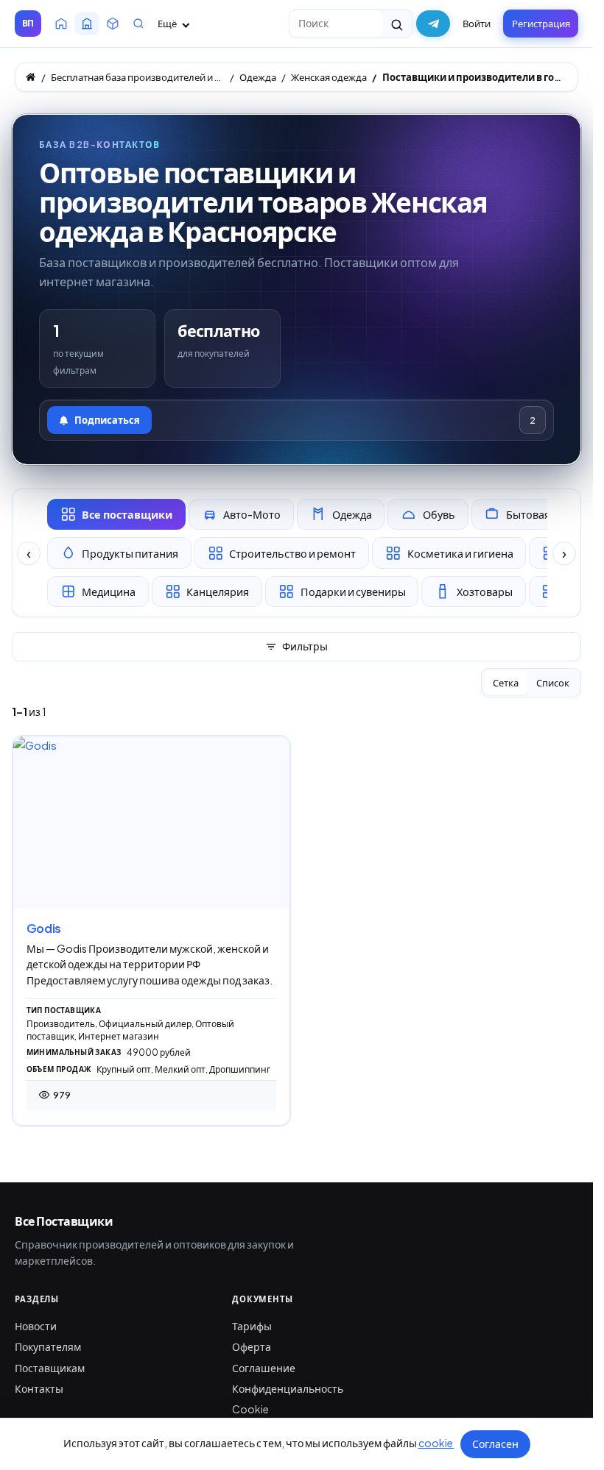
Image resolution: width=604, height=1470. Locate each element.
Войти (477, 23)
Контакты (39, 1388)
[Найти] (397, 24)
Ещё (168, 23)
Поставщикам (50, 1367)
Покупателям (48, 1346)
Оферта (251, 1346)
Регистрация (541, 23)
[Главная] (30, 77)
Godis (44, 928)
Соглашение (263, 1367)
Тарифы (252, 1325)
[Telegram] (433, 23)
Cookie (250, 1409)
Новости (36, 1325)
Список (552, 683)
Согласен (495, 1443)
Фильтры (305, 646)
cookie (436, 1442)
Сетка (506, 683)
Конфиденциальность (287, 1388)
